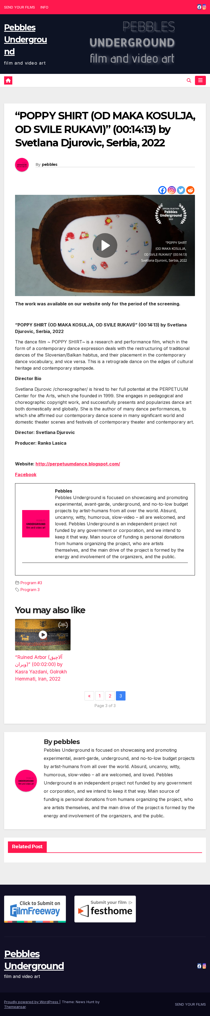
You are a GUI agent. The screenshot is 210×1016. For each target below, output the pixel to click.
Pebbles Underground (25, 39)
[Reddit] (190, 190)
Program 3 (30, 589)
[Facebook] (162, 190)
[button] (189, 80)
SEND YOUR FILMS (19, 7)
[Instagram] (172, 190)
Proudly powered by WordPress (31, 1002)
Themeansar (15, 1007)
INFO (44, 7)
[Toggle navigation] (200, 80)
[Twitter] (181, 190)
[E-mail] (25, 572)
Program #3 (31, 582)
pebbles (49, 164)
